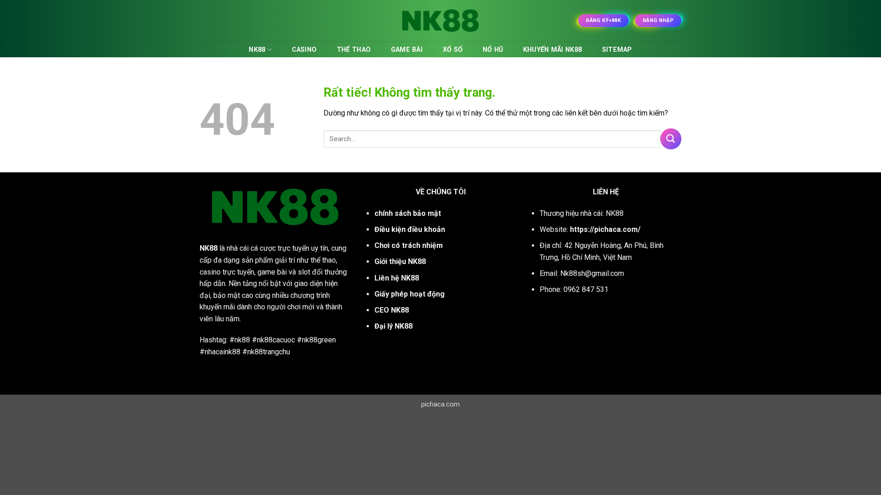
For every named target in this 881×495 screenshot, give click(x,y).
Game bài (407, 50)
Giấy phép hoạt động (409, 294)
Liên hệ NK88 (396, 278)
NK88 (257, 50)
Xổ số (453, 50)
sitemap (617, 50)
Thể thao (354, 50)
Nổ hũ (493, 50)
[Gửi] (670, 138)
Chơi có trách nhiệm (408, 245)
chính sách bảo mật (407, 213)
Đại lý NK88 (393, 326)
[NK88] (440, 20)
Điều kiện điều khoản (409, 229)
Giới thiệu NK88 (400, 261)
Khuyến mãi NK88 (552, 50)
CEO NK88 (391, 310)
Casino (304, 50)
